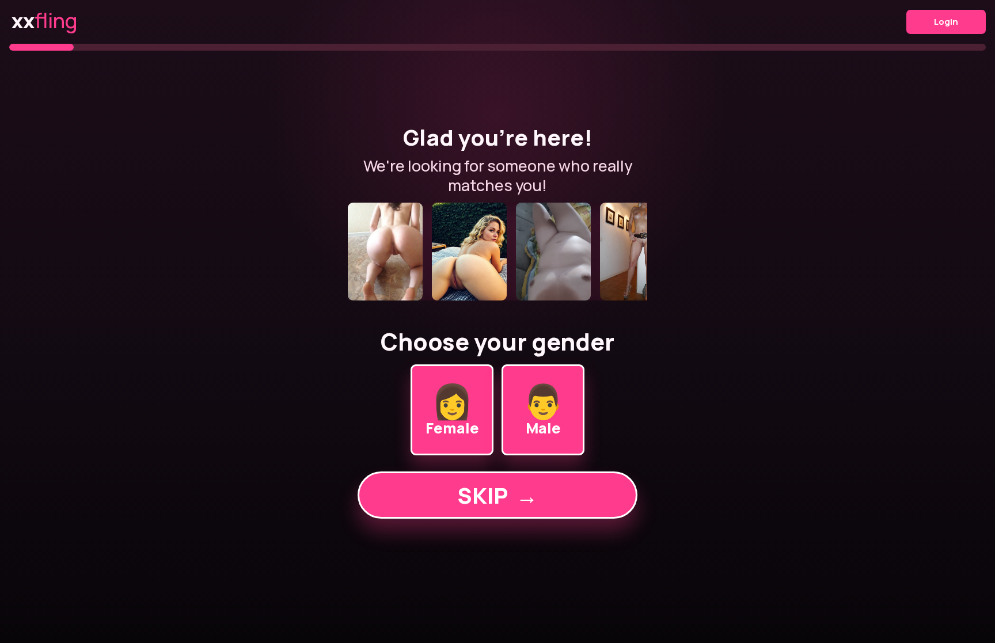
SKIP (497, 495)
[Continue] (497, 251)
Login (946, 22)
